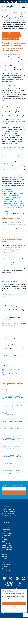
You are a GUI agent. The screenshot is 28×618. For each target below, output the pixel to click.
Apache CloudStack (9, 205)
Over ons (4, 554)
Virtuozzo (17, 201)
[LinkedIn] (5, 523)
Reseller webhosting (7, 545)
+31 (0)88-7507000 (11, 373)
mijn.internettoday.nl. (7, 68)
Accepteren (14, 603)
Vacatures (4, 566)
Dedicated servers (9, 199)
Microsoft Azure (20, 203)
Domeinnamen (8, 189)
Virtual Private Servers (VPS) (12, 197)
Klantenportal (14, 33)
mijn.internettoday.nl (14, 164)
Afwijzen (14, 606)
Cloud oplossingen (7, 549)
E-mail (6, 211)
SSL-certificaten (16, 166)
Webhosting (5, 531)
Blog (3, 562)
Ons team (4, 556)
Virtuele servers (6, 535)
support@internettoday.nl (8, 302)
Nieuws (4, 560)
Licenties (6, 213)
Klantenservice (6, 570)
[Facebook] (7, 523)
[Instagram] (9, 523)
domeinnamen (6, 166)
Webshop (16, 195)
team (7, 150)
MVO (3, 568)
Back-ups (4, 539)
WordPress (22, 193)
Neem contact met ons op (10, 38)
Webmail (5, 33)
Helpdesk (4, 558)
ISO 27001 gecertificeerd (17, 245)
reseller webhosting (7, 170)
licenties (17, 177)
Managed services (9, 201)
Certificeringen (6, 564)
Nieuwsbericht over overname (11, 36)
